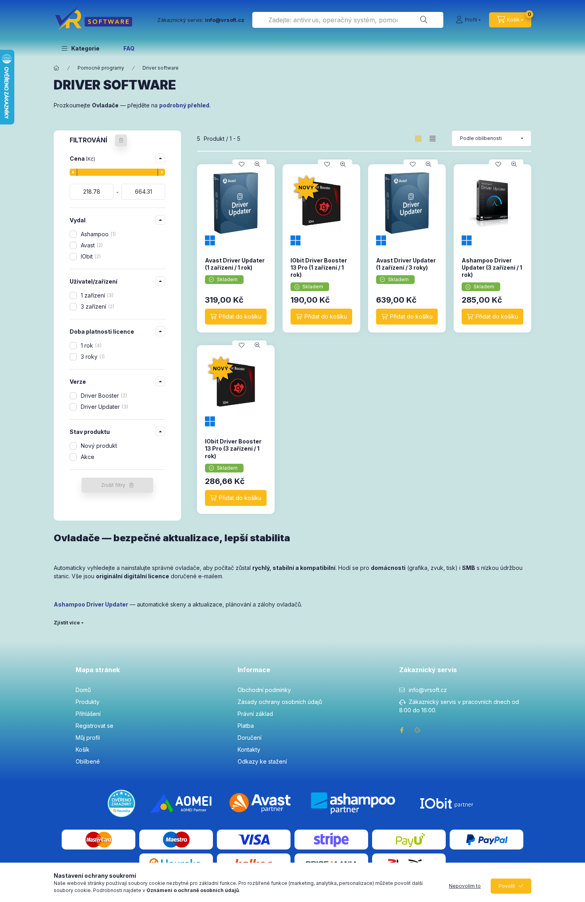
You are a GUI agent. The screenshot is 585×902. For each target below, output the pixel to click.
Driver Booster (103, 395)
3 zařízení (97, 306)
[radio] (432, 139)
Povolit (507, 886)
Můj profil (88, 737)
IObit (90, 256)
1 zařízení (96, 295)
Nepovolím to (465, 886)
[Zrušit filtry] (121, 140)
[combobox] (347, 20)
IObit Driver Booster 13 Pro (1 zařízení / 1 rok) (319, 267)
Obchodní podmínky (264, 689)
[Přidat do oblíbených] (242, 164)
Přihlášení (88, 713)
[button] (80, 48)
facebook (402, 730)
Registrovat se (94, 725)
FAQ (129, 48)
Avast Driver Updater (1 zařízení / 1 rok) (235, 264)
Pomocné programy (101, 68)
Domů (83, 689)
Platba (246, 725)
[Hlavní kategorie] (56, 68)
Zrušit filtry (113, 485)
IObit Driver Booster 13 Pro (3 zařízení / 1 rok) (233, 448)
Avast (91, 245)
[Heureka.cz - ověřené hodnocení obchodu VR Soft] (121, 802)
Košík (83, 749)
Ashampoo (97, 234)
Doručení (249, 737)
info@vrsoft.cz (428, 689)
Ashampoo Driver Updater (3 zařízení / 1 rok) (492, 267)
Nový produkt (99, 445)
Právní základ (255, 713)
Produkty (87, 701)
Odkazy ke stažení (262, 761)
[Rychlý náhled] (257, 164)
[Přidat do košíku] (236, 317)
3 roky (92, 356)
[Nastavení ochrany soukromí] (417, 730)
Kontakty (249, 749)
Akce (87, 456)
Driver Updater (104, 406)
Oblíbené (88, 761)
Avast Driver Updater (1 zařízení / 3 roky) (406, 264)
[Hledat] (423, 19)
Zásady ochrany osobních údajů (280, 701)
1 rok (90, 345)
